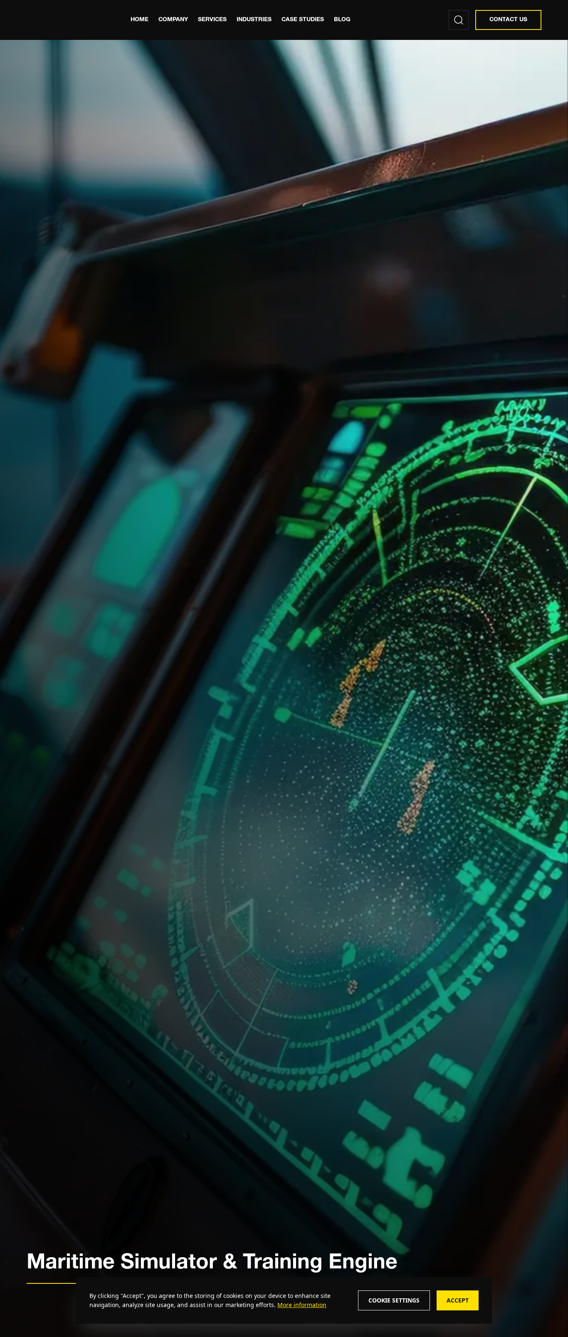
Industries (254, 20)
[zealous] (65, 19)
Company (173, 20)
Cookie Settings (394, 1300)
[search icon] (459, 20)
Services (212, 20)
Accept (458, 1300)
